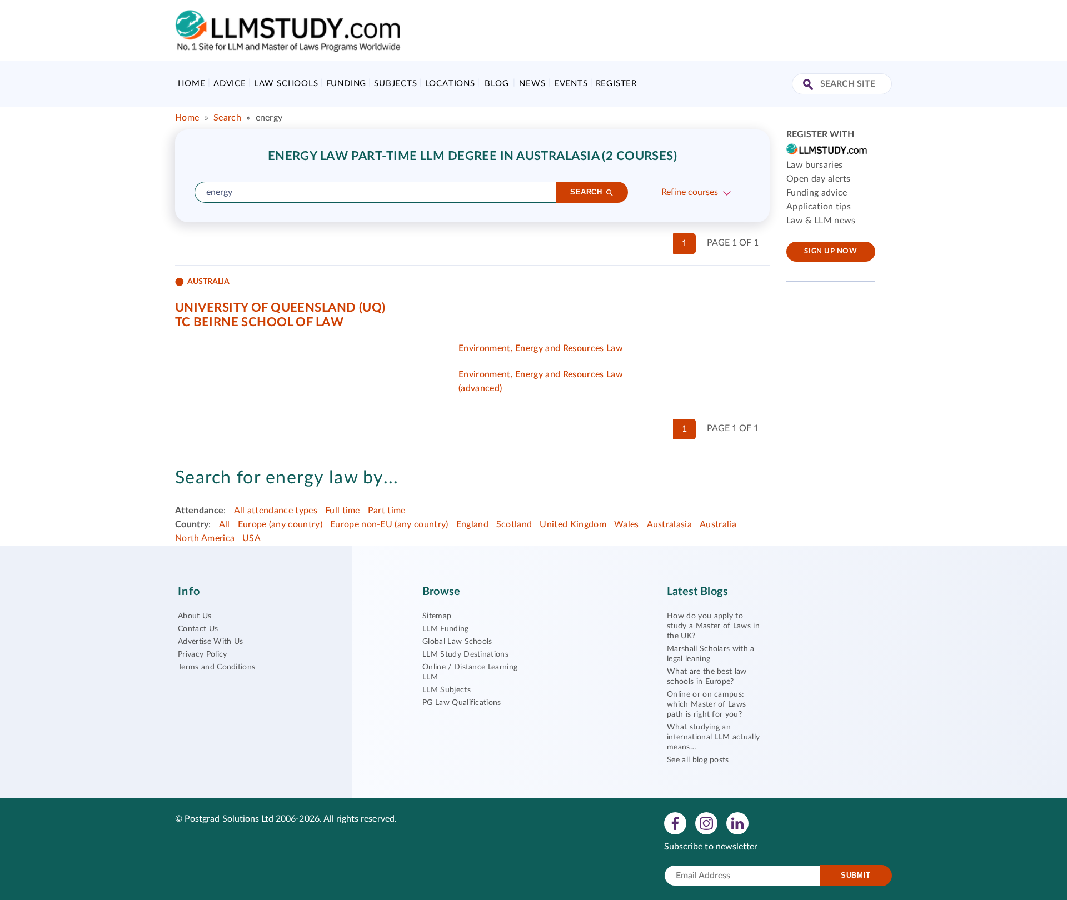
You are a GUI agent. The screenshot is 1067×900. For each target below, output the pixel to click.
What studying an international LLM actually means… (713, 737)
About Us (195, 616)
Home (191, 83)
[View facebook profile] (675, 822)
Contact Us (198, 629)
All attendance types (275, 510)
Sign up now (830, 251)
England (472, 524)
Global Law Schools (457, 642)
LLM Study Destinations (465, 654)
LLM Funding (445, 629)
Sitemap (436, 616)
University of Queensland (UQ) (280, 308)
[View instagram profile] (706, 822)
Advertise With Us (210, 642)
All (224, 524)
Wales (626, 524)
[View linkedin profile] (737, 822)
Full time (342, 510)
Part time (387, 510)
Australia (718, 524)
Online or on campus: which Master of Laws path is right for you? (706, 704)
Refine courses (689, 192)
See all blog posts (698, 760)
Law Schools (286, 83)
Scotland (514, 524)
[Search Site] (809, 85)
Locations (450, 83)
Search (227, 117)
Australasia (669, 524)
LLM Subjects (446, 690)
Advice (229, 83)
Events (571, 83)
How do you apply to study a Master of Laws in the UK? (713, 626)
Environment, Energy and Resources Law (540, 348)
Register (616, 83)
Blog (496, 83)
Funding (346, 83)
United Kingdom (573, 524)
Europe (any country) (280, 524)
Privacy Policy (202, 654)
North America (205, 538)
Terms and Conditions (216, 667)
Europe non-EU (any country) (389, 524)
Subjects (395, 83)
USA (251, 538)
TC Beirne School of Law (259, 322)
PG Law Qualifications (461, 703)
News (532, 83)
